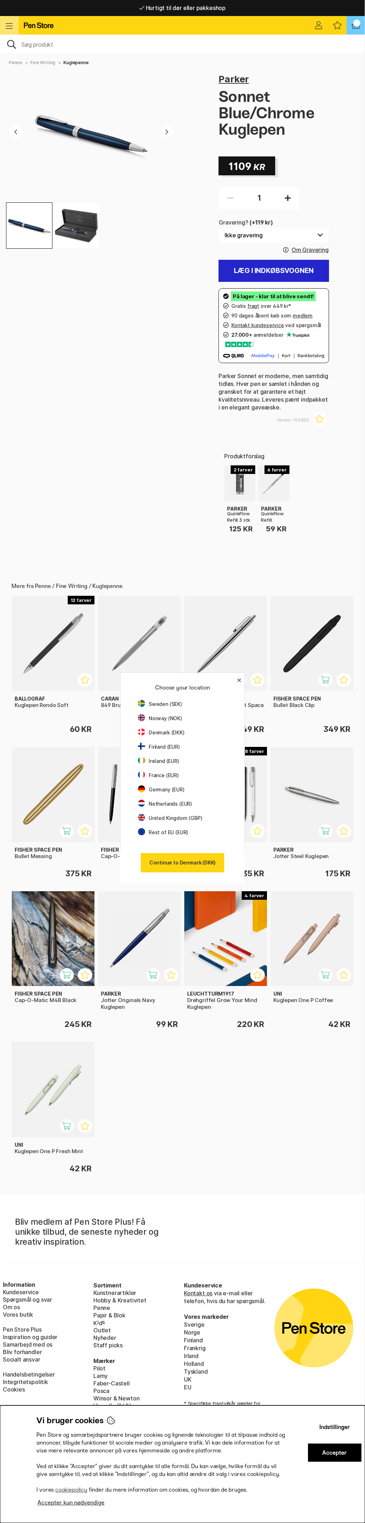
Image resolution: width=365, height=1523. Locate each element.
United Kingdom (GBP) (175, 818)
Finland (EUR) (164, 747)
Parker (234, 78)
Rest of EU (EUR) (168, 832)
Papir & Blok (109, 1315)
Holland (194, 1363)
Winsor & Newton (116, 1398)
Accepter (334, 1452)
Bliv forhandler (22, 1352)
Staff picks (108, 1345)
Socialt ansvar (21, 1359)
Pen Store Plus (22, 1329)
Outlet (102, 1330)
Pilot (99, 1368)
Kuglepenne (75, 62)
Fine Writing (42, 62)
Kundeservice (21, 1292)
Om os (11, 1307)
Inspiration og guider (30, 1337)
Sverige (194, 1324)
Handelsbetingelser (29, 1374)
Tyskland (196, 1371)
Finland (193, 1340)
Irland (191, 1355)
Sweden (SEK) (165, 704)
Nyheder (104, 1337)
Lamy (100, 1375)
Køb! (329, 683)
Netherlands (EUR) (170, 804)
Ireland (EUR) (164, 761)
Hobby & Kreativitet (119, 1300)
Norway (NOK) (165, 718)
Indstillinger (334, 1427)
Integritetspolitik (25, 1381)
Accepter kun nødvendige (70, 1502)
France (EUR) (164, 775)
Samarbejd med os (27, 1344)
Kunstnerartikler (114, 1292)
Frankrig (195, 1348)
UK (187, 1379)
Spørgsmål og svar (27, 1299)
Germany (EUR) (167, 789)
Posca (101, 1390)
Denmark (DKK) (167, 732)
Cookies (14, 1389)
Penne (15, 62)
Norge (192, 1332)
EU (187, 1387)
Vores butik (18, 1314)
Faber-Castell (111, 1383)
